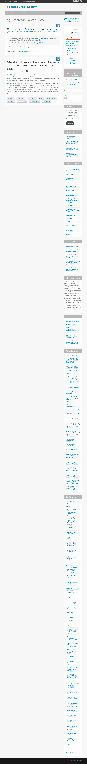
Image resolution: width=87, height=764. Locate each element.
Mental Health (69, 205)
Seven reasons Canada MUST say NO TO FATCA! (72, 571)
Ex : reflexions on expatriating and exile (71, 721)
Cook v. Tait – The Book (72, 537)
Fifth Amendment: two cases (72, 657)
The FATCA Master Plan (72, 576)
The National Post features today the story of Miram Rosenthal (25, 75)
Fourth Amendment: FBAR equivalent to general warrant (72, 644)
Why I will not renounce (70, 745)
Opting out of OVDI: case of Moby (72, 598)
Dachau (40, 98)
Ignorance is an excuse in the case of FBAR (72, 619)
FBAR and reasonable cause (72, 613)
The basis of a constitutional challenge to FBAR (72, 638)
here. (44, 47)
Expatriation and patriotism (71, 715)
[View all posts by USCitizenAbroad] (32, 31)
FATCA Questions (70, 190)
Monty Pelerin (46, 101)
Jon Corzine (11, 101)
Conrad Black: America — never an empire (33, 29)
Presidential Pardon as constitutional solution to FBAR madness (72, 631)
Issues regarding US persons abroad (46, 31)
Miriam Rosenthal (34, 101)
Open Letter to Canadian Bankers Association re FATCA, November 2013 (72, 342)
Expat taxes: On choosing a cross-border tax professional (72, 551)
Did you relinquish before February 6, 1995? (72, 692)
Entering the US (70, 183)
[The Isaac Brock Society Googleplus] (74, 1)
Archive (43, 13)
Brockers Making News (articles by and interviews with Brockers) (72, 269)
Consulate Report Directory (70, 178)
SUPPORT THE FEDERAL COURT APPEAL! (73, 42)
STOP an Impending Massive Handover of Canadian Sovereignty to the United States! (72, 330)
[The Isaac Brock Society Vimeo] (78, 1)
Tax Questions (69, 230)
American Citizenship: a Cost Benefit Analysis (72, 739)
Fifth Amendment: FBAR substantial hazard (72, 651)
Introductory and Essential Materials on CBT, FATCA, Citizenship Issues (73, 169)
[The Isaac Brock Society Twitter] (81, 1)
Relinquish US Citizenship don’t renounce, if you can (72, 682)
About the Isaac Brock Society (20, 13)
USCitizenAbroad (26, 31)
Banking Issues (70, 174)
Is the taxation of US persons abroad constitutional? (72, 543)
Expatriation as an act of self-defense (72, 710)
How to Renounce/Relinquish (71, 194)
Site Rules (68, 222)
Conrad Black (11, 51)
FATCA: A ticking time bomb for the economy (72, 566)
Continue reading (13, 94)
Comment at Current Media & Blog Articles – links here (72, 154)
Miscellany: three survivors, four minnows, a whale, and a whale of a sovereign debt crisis (33, 65)
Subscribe (70, 123)
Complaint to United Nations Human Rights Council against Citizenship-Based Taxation (72, 19)
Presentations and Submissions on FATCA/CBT (70, 217)
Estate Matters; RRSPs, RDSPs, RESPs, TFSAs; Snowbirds (72, 256)
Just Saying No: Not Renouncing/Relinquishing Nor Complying (73, 200)
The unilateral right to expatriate (72, 733)
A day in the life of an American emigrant (72, 728)
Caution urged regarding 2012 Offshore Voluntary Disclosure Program (72, 322)
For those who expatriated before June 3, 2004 (72, 698)
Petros (24, 71)
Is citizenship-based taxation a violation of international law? (71, 533)
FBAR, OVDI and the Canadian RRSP (72, 608)
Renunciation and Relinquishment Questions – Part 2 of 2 (73, 210)
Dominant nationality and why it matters (72, 751)
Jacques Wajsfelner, (13, 83)
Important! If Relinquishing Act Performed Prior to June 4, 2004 (73, 262)
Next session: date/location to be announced (73, 83)
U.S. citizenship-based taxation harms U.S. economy (71, 559)
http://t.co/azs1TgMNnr (41, 38)
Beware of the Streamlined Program (73, 502)
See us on (66, 95)
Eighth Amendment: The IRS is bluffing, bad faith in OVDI (72, 675)
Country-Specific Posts (72, 246)
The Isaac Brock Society (21, 7)
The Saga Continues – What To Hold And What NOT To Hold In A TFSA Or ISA (73, 426)
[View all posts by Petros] (27, 71)
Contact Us (68, 234)
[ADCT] (73, 37)
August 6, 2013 (40, 43)
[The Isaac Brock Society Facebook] (76, 1)
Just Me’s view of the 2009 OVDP (71, 603)
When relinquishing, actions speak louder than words (72, 705)
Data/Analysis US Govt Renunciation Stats (72, 250)
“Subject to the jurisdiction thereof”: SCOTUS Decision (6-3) (72, 455)
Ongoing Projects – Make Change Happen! (72, 142)
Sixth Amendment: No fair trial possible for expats (72, 669)
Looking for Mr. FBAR (71, 624)
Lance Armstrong (22, 101)
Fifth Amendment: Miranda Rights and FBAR (72, 662)
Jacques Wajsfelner (51, 98)
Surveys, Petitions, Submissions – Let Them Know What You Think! (72, 148)
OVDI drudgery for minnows (72, 593)
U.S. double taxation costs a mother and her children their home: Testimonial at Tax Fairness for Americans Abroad (72, 359)
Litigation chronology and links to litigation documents (72, 60)
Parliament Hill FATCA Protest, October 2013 (71, 336)
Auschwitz (10, 98)
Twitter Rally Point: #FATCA (70, 137)
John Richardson (72, 79)
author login (34, 13)
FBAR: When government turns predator (72, 589)
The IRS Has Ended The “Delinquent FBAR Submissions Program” (72, 399)
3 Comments (55, 71)
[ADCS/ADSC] (73, 31)
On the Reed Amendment (70, 686)
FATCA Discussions (71, 186)
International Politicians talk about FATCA (72, 582)
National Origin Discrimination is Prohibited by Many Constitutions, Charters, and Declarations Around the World (72, 510)
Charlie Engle (20, 98)
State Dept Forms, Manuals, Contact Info (71, 226)
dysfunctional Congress (24, 51)
